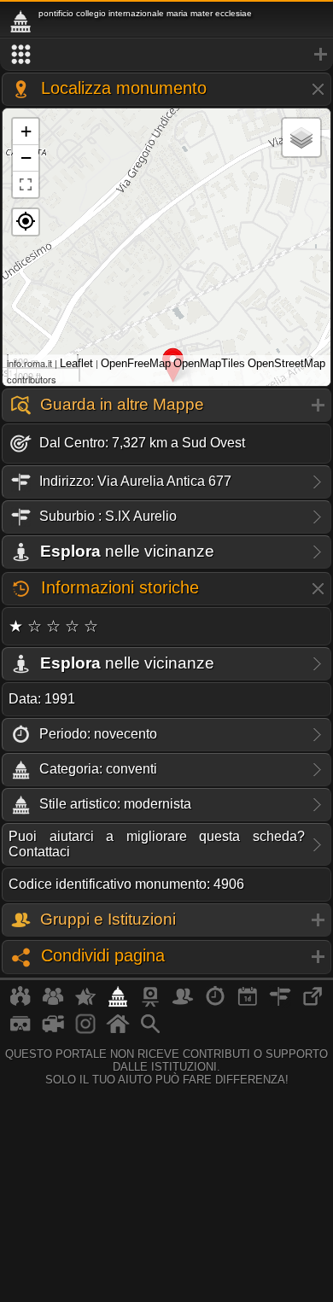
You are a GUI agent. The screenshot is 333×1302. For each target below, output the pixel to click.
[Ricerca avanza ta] (150, 1030)
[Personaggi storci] (182, 1003)
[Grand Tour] (85, 1003)
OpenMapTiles (209, 363)
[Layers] (301, 137)
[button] (25, 222)
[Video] (53, 1030)
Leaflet (76, 363)
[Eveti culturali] (247, 1003)
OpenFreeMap (136, 363)
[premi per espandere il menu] (166, 54)
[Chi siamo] (53, 1003)
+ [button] (26, 131)
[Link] (312, 1003)
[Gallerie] (85, 1030)
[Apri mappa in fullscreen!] (25, 184)
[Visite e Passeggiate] (20, 1003)
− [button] (26, 157)
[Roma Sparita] (150, 1003)
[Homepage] (118, 1030)
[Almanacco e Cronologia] (215, 1003)
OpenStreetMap (286, 363)
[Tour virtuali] (20, 1030)
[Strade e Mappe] (280, 1003)
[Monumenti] (118, 1003)
